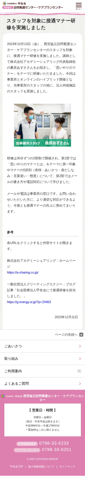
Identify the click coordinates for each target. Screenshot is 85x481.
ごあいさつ (13, 346)
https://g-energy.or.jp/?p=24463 (29, 302)
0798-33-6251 (56, 449)
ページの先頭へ (66, 334)
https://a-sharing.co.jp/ (22, 272)
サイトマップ (67, 466)
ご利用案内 (13, 371)
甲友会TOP (16, 466)
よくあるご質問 (16, 383)
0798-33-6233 (54, 443)
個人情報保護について (41, 466)
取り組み (11, 358)
